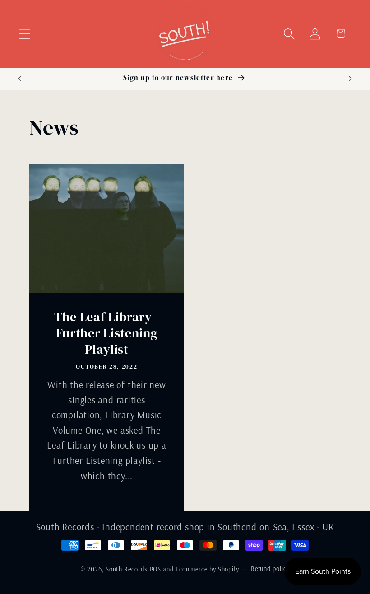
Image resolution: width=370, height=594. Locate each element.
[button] (24, 34)
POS (156, 569)
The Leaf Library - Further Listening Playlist (106, 333)
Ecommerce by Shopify (207, 569)
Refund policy (270, 569)
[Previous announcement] (20, 79)
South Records (127, 569)
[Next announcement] (350, 79)
